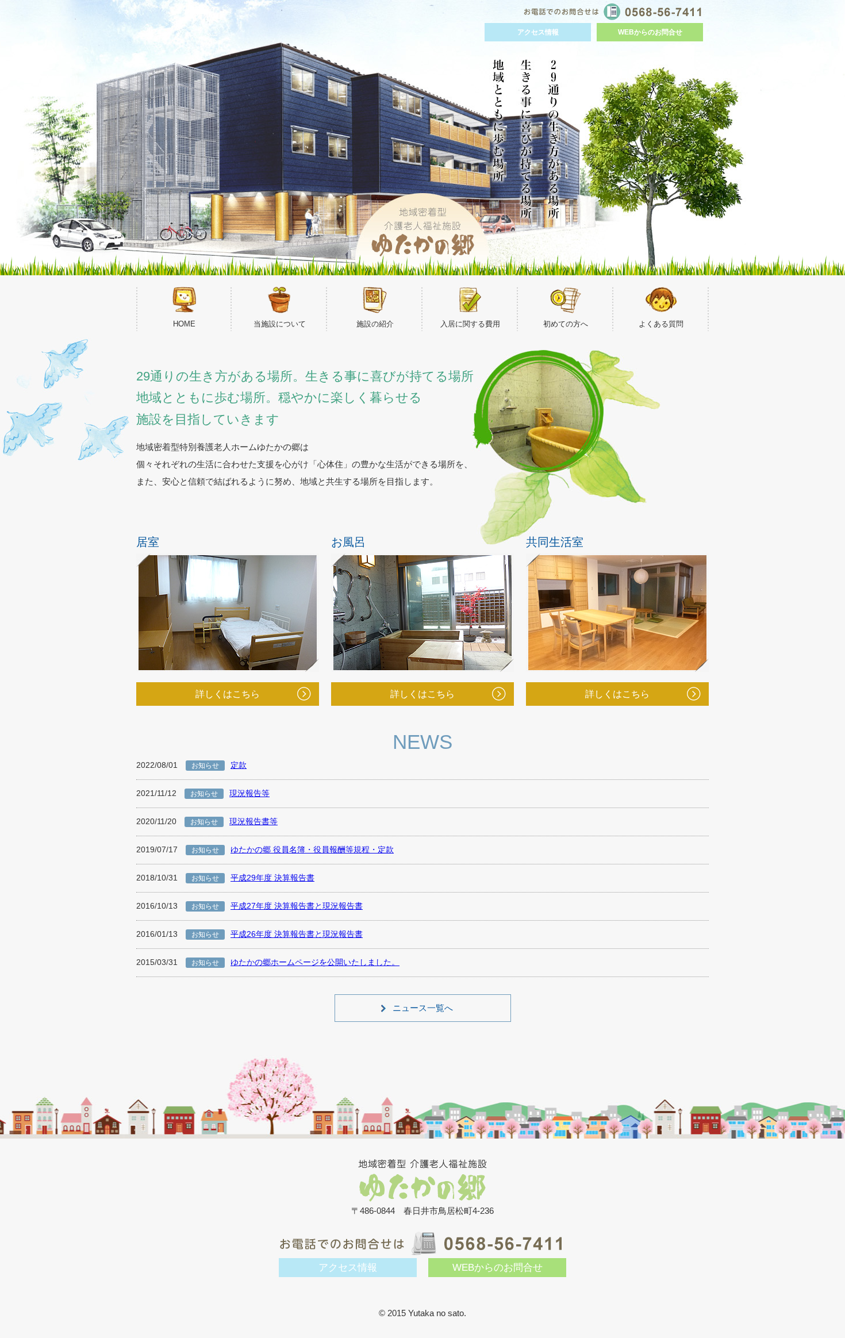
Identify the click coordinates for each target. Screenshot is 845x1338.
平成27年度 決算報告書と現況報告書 (297, 905)
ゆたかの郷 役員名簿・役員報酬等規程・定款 (312, 849)
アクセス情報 (538, 32)
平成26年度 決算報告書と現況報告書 (297, 934)
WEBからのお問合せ (650, 32)
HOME (184, 324)
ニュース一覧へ (423, 1008)
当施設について (280, 324)
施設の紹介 (375, 324)
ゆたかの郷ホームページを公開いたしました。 (315, 962)
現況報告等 (249, 793)
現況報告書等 (253, 821)
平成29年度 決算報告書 (272, 877)
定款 (239, 765)
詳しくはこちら (617, 694)
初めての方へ (565, 324)
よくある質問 (661, 324)
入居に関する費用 (470, 324)
